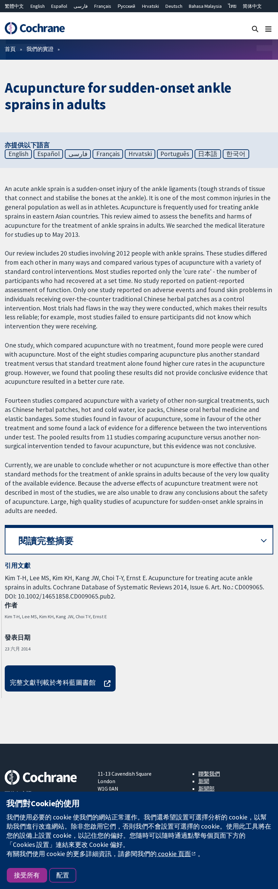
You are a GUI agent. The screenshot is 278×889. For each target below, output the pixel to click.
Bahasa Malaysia (205, 6)
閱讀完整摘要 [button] (46, 540)
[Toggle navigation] (268, 28)
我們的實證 (40, 48)
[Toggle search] (255, 28)
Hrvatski (150, 6)
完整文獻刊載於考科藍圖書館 (53, 682)
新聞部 (206, 788)
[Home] (34, 28)
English (38, 6)
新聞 (203, 781)
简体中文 (252, 6)
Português (174, 154)
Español (59, 6)
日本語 (207, 154)
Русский (126, 6)
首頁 (10, 48)
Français (102, 6)
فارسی (81, 6)
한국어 (235, 154)
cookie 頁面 (174, 854)
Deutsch (173, 6)
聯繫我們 (209, 773)
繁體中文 (14, 6)
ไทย (232, 6)
